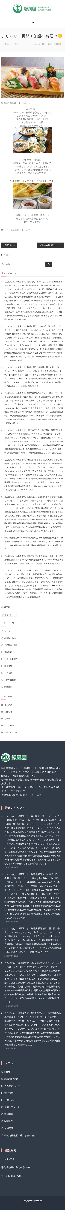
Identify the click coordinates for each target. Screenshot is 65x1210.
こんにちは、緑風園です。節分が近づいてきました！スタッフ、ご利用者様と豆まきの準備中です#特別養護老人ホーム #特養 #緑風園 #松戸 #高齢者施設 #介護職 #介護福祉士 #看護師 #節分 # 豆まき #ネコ (33, 560)
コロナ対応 (9, 725)
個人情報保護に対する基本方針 (19, 1135)
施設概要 (8, 1093)
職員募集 (8, 666)
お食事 (16, 230)
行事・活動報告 (11, 659)
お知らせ (8, 230)
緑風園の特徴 (10, 638)
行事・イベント (21, 44)
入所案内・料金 (11, 645)
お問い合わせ (10, 680)
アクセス (8, 673)
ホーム (7, 631)
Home (7, 1071)
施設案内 (8, 652)
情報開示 (8, 1128)
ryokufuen (25, 103)
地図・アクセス (12, 1107)
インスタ (8, 705)
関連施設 (8, 686)
